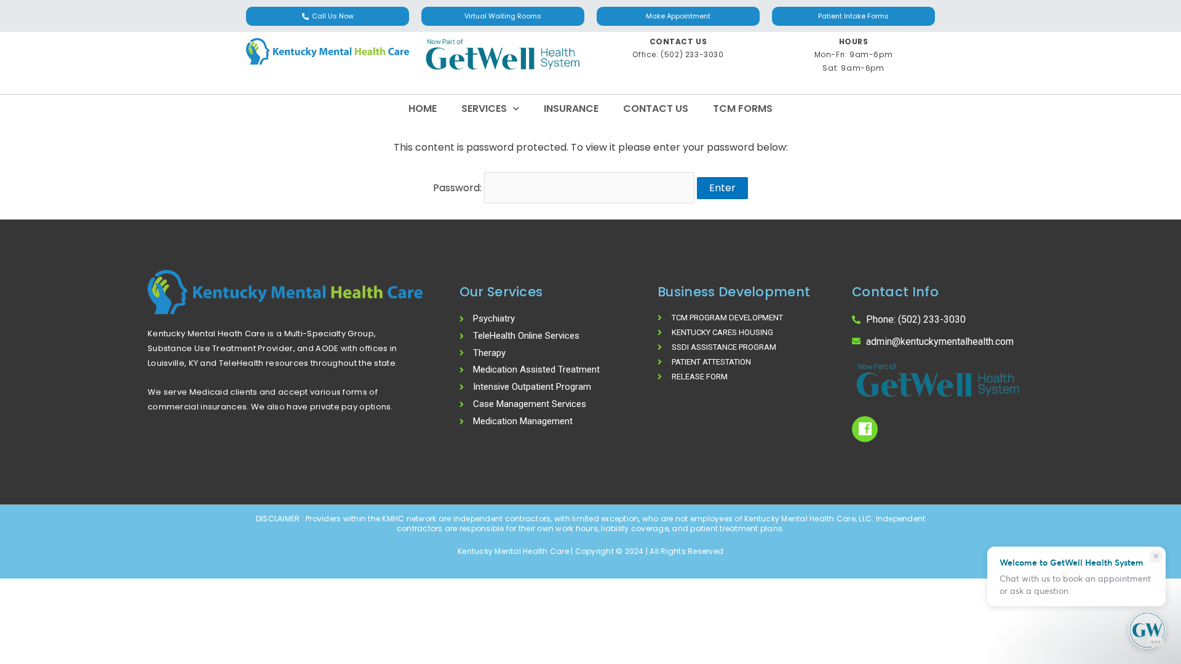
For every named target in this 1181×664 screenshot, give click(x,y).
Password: (458, 188)
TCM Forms (743, 108)
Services (484, 108)
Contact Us (655, 108)
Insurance (571, 108)
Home (422, 108)
